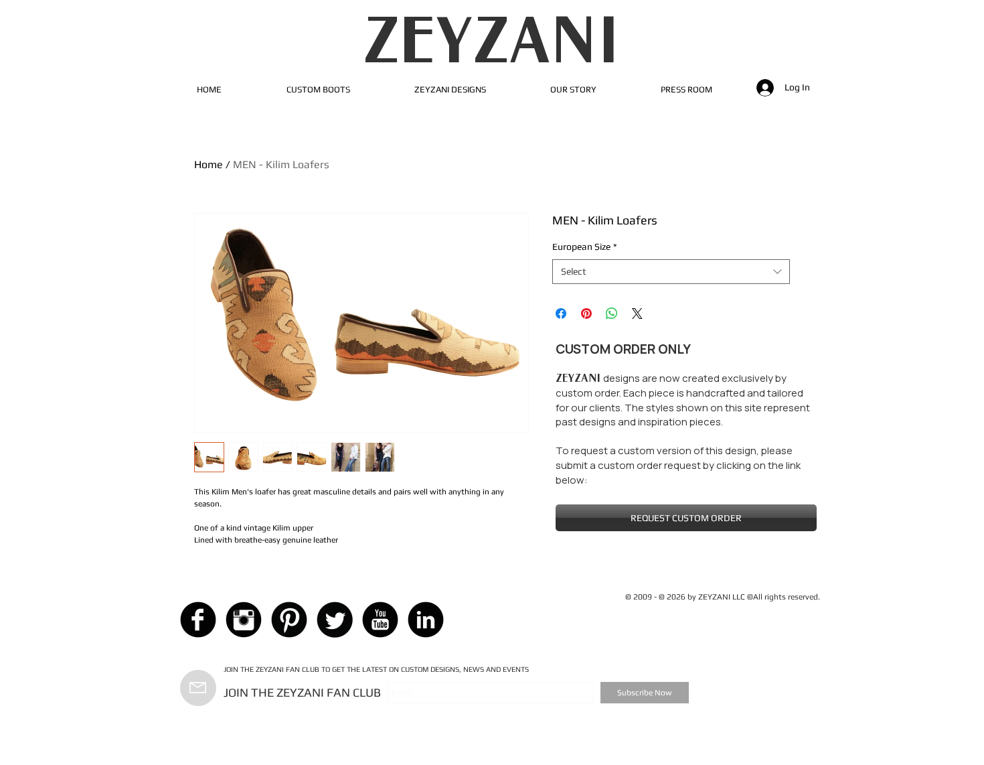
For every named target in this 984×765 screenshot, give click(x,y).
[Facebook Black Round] (198, 620)
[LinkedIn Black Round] (426, 620)
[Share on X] (637, 313)
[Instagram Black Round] (244, 620)
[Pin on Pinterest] (586, 313)
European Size (584, 246)
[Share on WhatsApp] (612, 313)
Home (208, 164)
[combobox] (671, 272)
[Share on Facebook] (561, 313)
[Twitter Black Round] (335, 620)
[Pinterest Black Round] (289, 620)
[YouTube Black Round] (380, 620)
